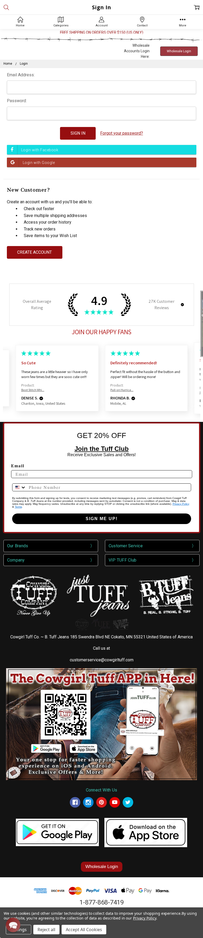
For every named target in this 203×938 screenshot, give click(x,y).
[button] (182, 305)
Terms (18, 506)
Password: (17, 100)
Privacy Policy (181, 503)
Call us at (101, 648)
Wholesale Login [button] (179, 51)
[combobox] (19, 487)
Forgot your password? (121, 133)
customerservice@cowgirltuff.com (101, 659)
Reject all (46, 929)
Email (17, 466)
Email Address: (21, 74)
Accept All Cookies (84, 929)
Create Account (34, 252)
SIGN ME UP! (102, 518)
